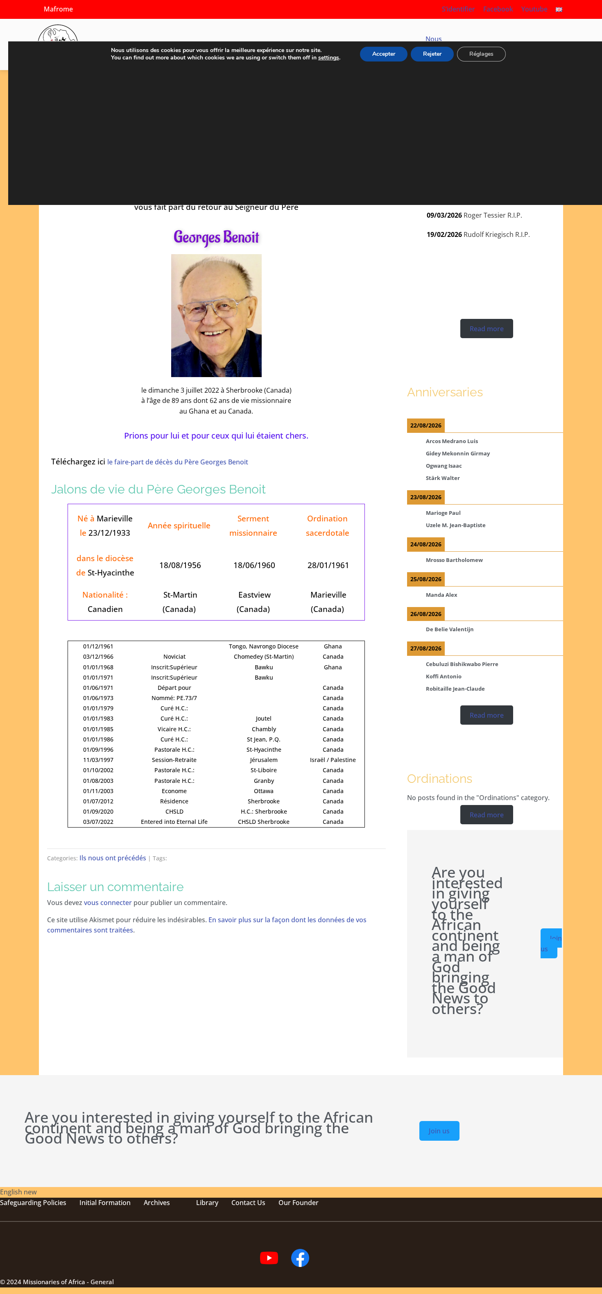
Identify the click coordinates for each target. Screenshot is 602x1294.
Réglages (481, 54)
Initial (88, 1202)
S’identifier (458, 9)
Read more (487, 328)
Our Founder (298, 1202)
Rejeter (432, 54)
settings (328, 57)
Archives (157, 1202)
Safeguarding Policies (33, 1202)
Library (207, 1202)
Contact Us (248, 1202)
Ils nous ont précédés (112, 857)
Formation (114, 1202)
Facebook (498, 9)
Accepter (383, 54)
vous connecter (108, 902)
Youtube (534, 9)
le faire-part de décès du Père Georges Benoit (177, 461)
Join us (551, 943)
